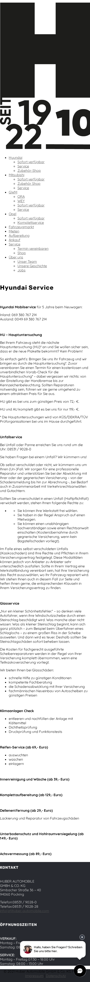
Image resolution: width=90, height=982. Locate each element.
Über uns (16, 257)
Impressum (34, 976)
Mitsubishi (16, 175)
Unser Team (27, 261)
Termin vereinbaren (32, 248)
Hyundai (15, 157)
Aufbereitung (19, 235)
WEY (21, 201)
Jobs (21, 270)
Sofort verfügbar (31, 162)
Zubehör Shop (28, 183)
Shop (21, 253)
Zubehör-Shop (29, 170)
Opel (12, 214)
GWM (13, 192)
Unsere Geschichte (32, 266)
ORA (21, 196)
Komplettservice (30, 222)
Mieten (14, 231)
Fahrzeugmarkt (21, 227)
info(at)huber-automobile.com (24, 911)
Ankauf (14, 240)
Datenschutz (56, 976)
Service (23, 166)
